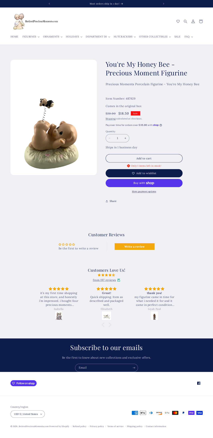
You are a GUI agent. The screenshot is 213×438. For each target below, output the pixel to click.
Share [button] (113, 201)
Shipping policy (134, 426)
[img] (106, 275)
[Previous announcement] (49, 3)
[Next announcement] (163, 3)
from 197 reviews (104, 280)
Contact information (156, 426)
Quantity (110, 131)
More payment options (144, 191)
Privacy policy (97, 426)
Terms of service (115, 426)
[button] (30, 36)
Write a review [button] (134, 246)
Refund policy (80, 426)
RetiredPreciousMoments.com (34, 426)
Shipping (111, 118)
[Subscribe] (134, 368)
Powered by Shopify (59, 426)
